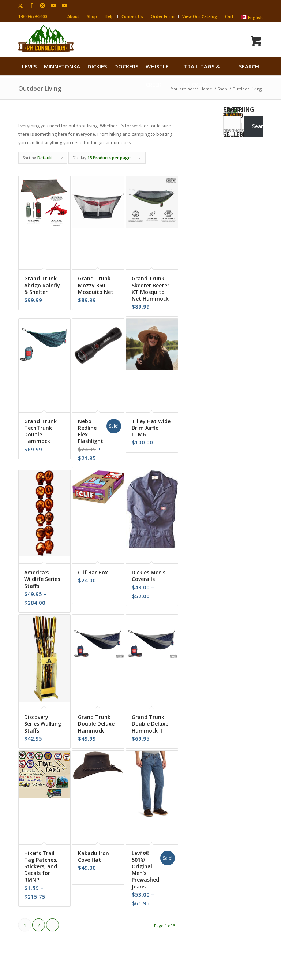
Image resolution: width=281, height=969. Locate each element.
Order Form (163, 16)
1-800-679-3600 (32, 16)
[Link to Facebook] (31, 5)
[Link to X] (20, 5)
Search (231, 111)
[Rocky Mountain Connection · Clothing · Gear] (46, 38)
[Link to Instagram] (42, 5)
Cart (229, 16)
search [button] (249, 66)
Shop (92, 16)
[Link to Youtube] (53, 5)
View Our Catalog (199, 16)
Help (109, 16)
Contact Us (132, 16)
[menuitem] (29, 66)
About (73, 16)
